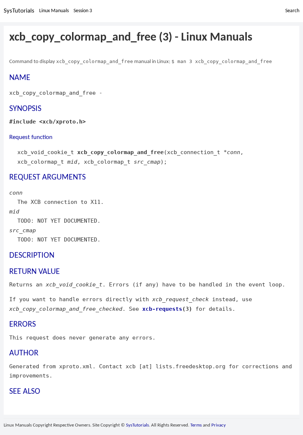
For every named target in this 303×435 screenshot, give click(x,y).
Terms (196, 425)
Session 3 (83, 11)
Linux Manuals (54, 11)
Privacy (218, 425)
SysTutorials (19, 11)
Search (292, 11)
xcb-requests (162, 309)
